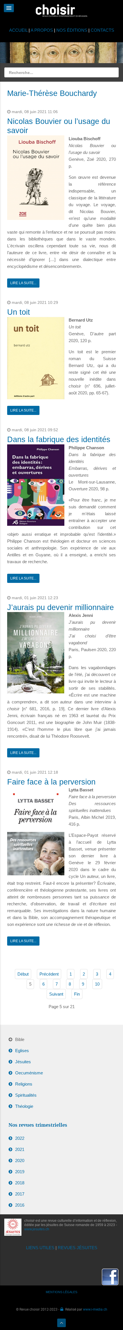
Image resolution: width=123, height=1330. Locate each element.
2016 (19, 1205)
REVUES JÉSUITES (77, 1247)
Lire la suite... (23, 283)
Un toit (18, 312)
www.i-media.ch (95, 1309)
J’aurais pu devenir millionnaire (60, 607)
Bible (19, 1039)
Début (23, 974)
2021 (19, 1149)
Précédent (49, 974)
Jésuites (23, 1061)
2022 (19, 1138)
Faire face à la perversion (51, 782)
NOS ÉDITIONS (71, 30)
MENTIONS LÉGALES (61, 1292)
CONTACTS (102, 30)
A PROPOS (42, 30)
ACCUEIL (19, 30)
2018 (19, 1182)
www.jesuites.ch (36, 1229)
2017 (19, 1193)
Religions (23, 1084)
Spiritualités (26, 1095)
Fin (77, 994)
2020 (19, 1160)
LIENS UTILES (40, 1247)
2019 (19, 1171)
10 (97, 984)
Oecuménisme (29, 1072)
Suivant (56, 994)
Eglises (22, 1050)
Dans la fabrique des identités (58, 439)
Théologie (24, 1106)
